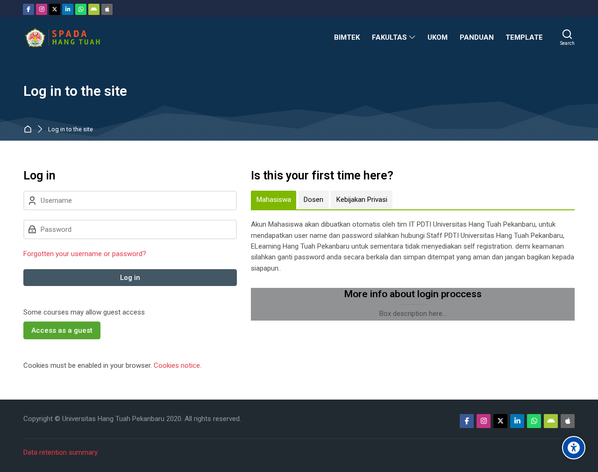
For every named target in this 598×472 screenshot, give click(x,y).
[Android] (94, 9)
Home (29, 129)
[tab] (273, 200)
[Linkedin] (67, 9)
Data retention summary (60, 452)
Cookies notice (177, 365)
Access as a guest (62, 330)
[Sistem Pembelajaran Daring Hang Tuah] (62, 37)
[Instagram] (41, 9)
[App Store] (107, 9)
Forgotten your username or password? (84, 254)
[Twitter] (54, 9)
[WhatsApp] (80, 9)
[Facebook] (28, 9)
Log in (130, 277)
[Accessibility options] (573, 447)
